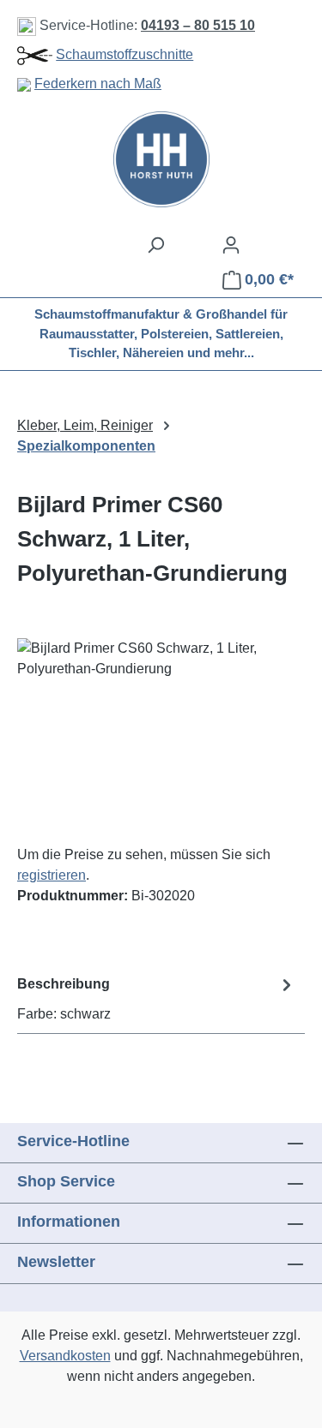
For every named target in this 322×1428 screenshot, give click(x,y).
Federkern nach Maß (97, 83)
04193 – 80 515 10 (198, 25)
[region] (161, 734)
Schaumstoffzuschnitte (124, 54)
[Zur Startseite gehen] (161, 159)
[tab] (156, 998)
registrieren (51, 875)
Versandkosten (65, 1355)
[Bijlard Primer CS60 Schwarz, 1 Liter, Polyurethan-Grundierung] (161, 734)
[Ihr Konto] (231, 245)
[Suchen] (155, 245)
